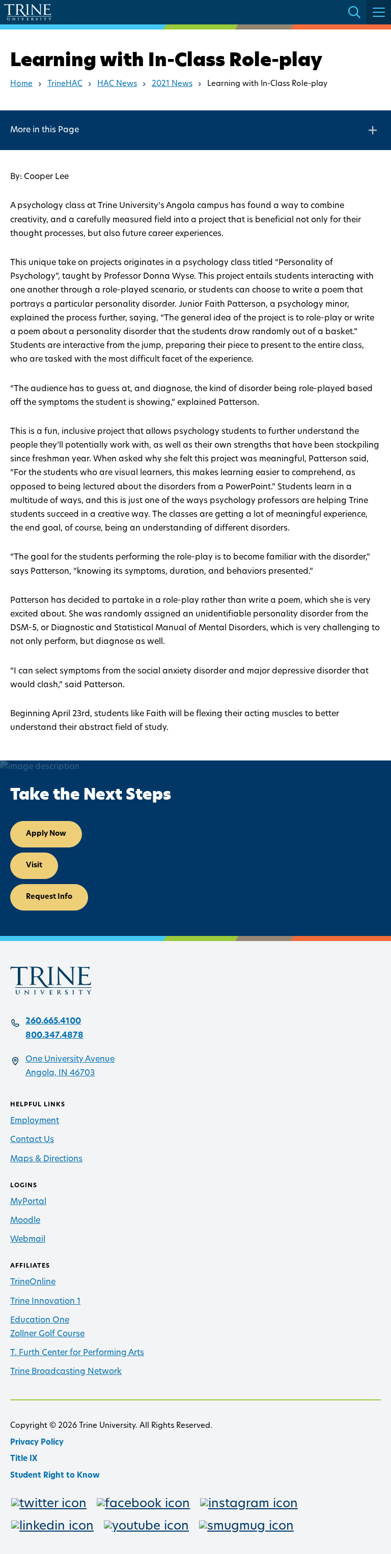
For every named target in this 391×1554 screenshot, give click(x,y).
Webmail (27, 1240)
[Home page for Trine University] (27, 12)
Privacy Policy (37, 1443)
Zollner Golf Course (47, 1334)
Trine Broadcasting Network (66, 1372)
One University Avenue (70, 1059)
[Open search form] (354, 12)
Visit (34, 865)
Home (21, 84)
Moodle (25, 1221)
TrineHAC (64, 84)
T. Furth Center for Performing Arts (77, 1353)
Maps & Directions (46, 1159)
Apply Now (46, 834)
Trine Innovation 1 (45, 1302)
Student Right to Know (55, 1476)
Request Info (49, 897)
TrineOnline (32, 1282)
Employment (34, 1121)
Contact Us (32, 1140)
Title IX (24, 1459)
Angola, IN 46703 (60, 1073)
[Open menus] (379, 12)
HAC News (117, 84)
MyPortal (28, 1202)
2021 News (172, 84)
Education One (39, 1320)
